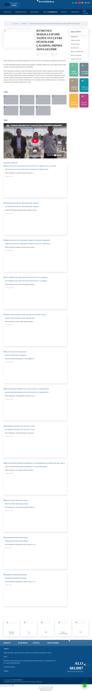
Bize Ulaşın (85, 12)
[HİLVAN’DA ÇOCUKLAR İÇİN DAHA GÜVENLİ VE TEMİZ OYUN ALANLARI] (30, 166)
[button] (18, 38)
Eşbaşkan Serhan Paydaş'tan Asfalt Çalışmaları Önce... (20, 318)
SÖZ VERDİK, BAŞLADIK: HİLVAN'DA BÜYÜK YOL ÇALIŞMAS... (26, 281)
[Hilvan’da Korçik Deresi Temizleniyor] (15, 351)
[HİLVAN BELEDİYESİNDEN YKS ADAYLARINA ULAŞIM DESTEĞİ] (26, 389)
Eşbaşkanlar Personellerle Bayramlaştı (16, 578)
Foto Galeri (75, 44)
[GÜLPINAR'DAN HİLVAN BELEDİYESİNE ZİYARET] (21, 203)
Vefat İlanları (76, 59)
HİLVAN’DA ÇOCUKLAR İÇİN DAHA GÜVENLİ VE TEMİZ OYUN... (27, 169)
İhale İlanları (76, 55)
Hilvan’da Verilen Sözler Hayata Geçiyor (16, 504)
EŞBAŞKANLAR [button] (20, 12)
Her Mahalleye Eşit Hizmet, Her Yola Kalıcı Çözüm (19, 429)
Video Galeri (75, 40)
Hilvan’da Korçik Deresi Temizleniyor (16, 355)
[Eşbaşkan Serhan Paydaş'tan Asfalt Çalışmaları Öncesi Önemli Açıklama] (25, 314)
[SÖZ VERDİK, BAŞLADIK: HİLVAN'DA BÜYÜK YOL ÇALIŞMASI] (25, 277)
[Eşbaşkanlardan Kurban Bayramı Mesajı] (16, 537)
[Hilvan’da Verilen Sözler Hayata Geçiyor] (16, 500)
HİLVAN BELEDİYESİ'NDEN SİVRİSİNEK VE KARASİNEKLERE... (26, 466)
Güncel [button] (64, 12)
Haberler (74, 36)
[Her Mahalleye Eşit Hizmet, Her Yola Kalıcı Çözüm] (19, 426)
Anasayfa (8, 12)
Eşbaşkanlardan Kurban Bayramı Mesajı (16, 541)
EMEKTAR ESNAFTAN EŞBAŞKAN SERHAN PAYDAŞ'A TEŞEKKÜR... (28, 243)
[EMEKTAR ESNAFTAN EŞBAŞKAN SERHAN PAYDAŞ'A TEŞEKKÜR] (27, 240)
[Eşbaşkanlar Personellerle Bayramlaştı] (15, 574)
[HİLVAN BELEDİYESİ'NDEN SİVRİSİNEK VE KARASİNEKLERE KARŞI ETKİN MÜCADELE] (34, 463)
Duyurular (75, 48)
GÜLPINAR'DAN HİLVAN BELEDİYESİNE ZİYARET (22, 206)
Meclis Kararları (77, 51)
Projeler (75, 12)
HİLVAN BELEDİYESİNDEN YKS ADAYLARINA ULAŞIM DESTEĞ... (27, 392)
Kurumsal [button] (35, 12)
